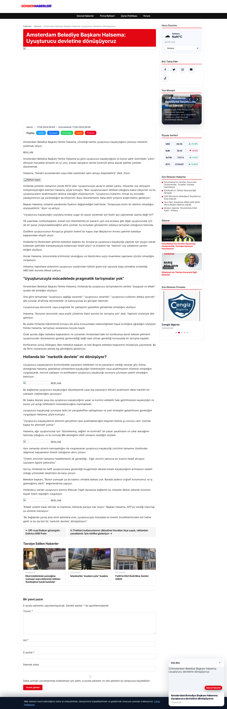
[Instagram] (182, 69)
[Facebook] (165, 69)
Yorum (28, 611)
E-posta (28, 652)
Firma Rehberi (107, 16)
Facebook (53, 133)
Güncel (37, 26)
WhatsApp (67, 133)
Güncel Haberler (85, 16)
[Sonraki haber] (196, 99)
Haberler (27, 26)
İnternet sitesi (31, 664)
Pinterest (91, 133)
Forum (146, 16)
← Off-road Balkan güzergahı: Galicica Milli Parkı (42, 532)
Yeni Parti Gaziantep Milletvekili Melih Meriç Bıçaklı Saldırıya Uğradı (182, 203)
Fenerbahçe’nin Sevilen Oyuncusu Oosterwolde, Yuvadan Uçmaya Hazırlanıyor (180, 184)
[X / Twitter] (173, 69)
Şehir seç (170, 42)
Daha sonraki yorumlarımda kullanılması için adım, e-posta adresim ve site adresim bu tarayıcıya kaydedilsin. (86, 680)
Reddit (79, 133)
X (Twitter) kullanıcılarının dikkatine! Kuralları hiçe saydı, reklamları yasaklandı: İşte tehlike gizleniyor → (109, 532)
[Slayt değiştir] (176, 332)
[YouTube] (191, 69)
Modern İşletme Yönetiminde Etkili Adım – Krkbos (180, 209)
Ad (25, 640)
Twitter (41, 133)
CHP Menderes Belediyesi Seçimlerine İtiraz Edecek (182, 197)
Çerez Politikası (129, 16)
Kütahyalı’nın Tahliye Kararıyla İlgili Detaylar (180, 191)
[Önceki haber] (190, 99)
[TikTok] (165, 78)
